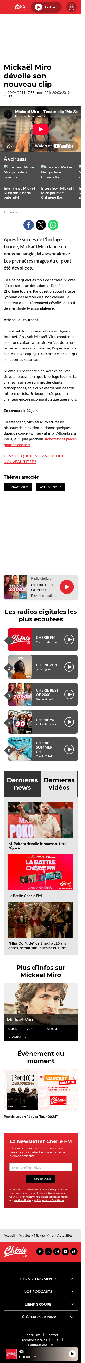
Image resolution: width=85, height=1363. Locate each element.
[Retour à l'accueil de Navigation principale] (20, 7)
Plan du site (32, 1335)
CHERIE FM (45, 637)
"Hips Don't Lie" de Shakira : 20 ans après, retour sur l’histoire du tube (37, 945)
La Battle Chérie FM (25, 895)
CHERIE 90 (45, 719)
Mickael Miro (20, 1019)
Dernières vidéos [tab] (59, 783)
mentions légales (22, 1200)
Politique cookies (40, 1345)
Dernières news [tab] (22, 783)
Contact (52, 1335)
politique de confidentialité (49, 1200)
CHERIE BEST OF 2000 (42, 587)
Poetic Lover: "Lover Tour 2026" (31, 1116)
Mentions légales (34, 1340)
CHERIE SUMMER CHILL (44, 747)
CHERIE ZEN (46, 664)
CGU (56, 1340)
